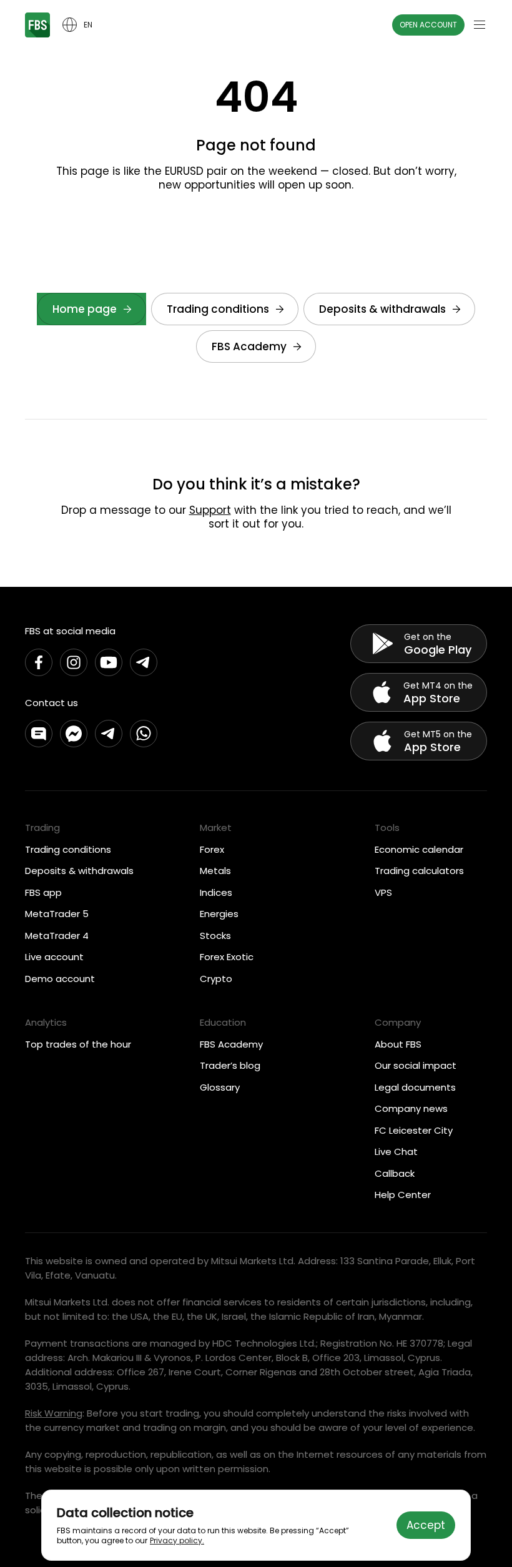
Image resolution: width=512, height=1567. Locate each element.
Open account (428, 24)
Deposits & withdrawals (382, 309)
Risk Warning (53, 1413)
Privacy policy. (177, 1540)
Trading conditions (218, 309)
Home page (84, 309)
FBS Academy (249, 346)
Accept (425, 1525)
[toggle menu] (479, 24)
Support (210, 510)
